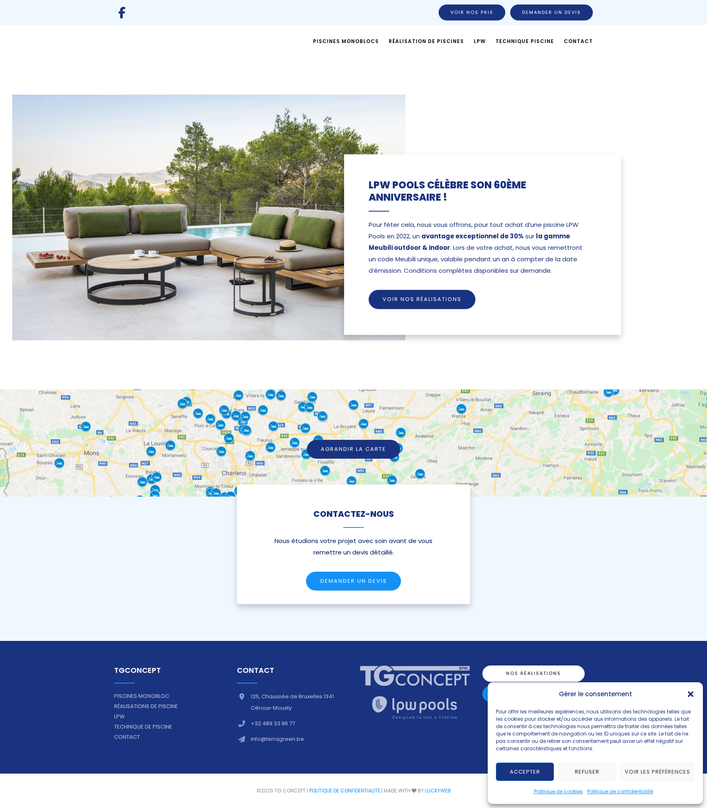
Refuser (587, 772)
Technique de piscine (143, 727)
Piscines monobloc (141, 696)
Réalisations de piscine (146, 706)
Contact (127, 737)
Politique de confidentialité (620, 791)
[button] (691, 694)
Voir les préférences (657, 772)
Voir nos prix (471, 12)
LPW (119, 716)
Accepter (525, 772)
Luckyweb (438, 790)
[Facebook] (122, 12)
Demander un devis (551, 12)
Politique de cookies (558, 791)
